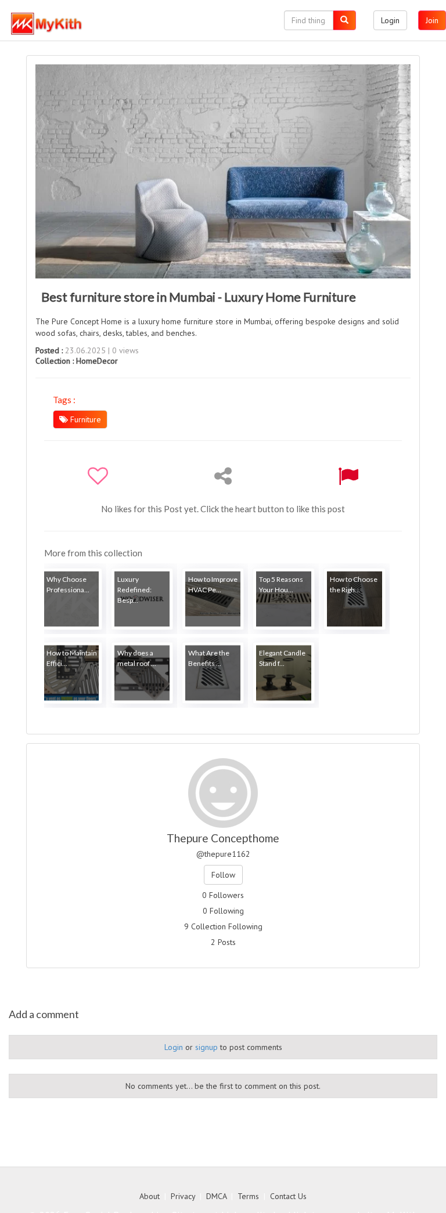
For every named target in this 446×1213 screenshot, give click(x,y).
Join (432, 20)
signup (206, 1047)
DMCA (216, 1196)
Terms (248, 1196)
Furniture (84, 419)
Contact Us (288, 1196)
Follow (223, 875)
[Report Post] (348, 476)
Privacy (183, 1196)
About (149, 1196)
